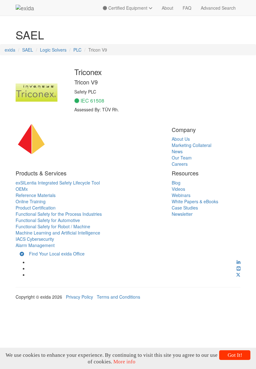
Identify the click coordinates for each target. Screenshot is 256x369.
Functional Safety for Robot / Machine (53, 226)
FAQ (187, 8)
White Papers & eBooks (195, 201)
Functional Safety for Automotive (48, 220)
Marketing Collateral (191, 145)
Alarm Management (35, 245)
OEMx (22, 189)
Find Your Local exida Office (54, 253)
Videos (178, 189)
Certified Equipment (128, 8)
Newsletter (182, 214)
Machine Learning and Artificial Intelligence (58, 233)
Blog (176, 182)
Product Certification (36, 208)
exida (10, 50)
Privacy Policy (79, 297)
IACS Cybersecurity (35, 239)
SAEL (27, 50)
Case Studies (185, 208)
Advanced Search (218, 8)
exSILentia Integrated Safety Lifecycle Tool (58, 182)
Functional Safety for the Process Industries (59, 214)
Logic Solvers (53, 50)
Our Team (182, 157)
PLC (77, 50)
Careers (180, 164)
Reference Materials (36, 195)
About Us (181, 139)
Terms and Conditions (118, 297)
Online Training (31, 201)
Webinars (181, 195)
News (177, 151)
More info (124, 362)
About (167, 8)
